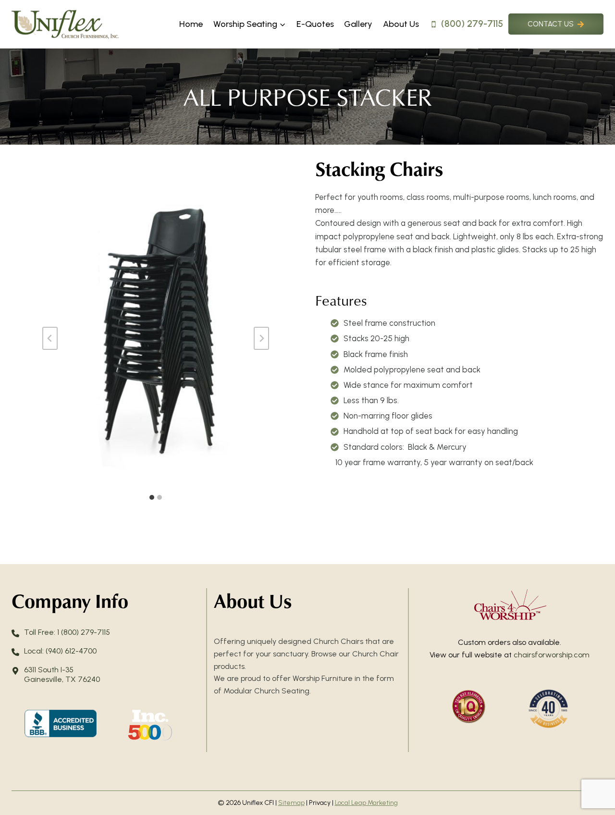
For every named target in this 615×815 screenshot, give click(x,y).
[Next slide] (261, 338)
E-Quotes (315, 24)
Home (191, 24)
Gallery (358, 24)
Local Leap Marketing (366, 803)
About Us (401, 24)
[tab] (151, 497)
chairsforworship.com (552, 654)
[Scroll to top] (591, 776)
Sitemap (291, 803)
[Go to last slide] (50, 338)
